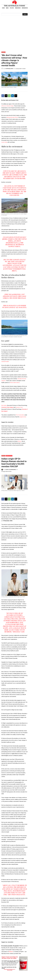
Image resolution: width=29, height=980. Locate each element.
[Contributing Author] (2, 68)
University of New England (7, 407)
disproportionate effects (12, 117)
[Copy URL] (15, 95)
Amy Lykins (4, 405)
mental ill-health (5, 361)
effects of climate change (7, 106)
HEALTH (3, 52)
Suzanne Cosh (19, 407)
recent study (4, 142)
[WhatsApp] (9, 95)
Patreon (19, 441)
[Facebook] (2, 95)
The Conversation (20, 415)
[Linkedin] (12, 95)
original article (23, 416)
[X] (6, 95)
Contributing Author (9, 68)
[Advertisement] (14, 36)
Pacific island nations (15, 382)
